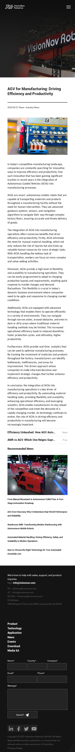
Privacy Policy (15, 748)
